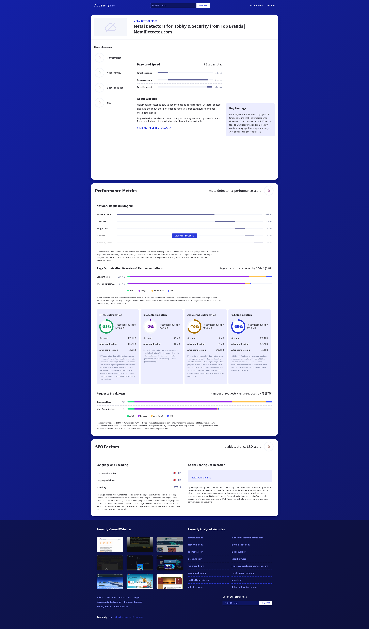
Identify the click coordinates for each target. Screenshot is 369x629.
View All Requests (184, 235)
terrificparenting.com (242, 572)
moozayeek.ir (238, 551)
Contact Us (125, 597)
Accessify (104, 5)
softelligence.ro (195, 587)
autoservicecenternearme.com (247, 537)
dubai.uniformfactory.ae (244, 587)
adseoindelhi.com (197, 572)
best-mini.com (195, 544)
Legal (137, 597)
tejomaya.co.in (195, 551)
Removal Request (133, 601)
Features (111, 597)
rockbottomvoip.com (199, 580)
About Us (271, 5)
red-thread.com (196, 565)
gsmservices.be (195, 537)
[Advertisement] (204, 49)
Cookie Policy (121, 606)
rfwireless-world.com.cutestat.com (249, 565)
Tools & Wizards (255, 5)
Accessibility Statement (109, 601)
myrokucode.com (240, 544)
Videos (100, 597)
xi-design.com (195, 558)
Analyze (203, 5)
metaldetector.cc (145, 21)
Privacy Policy (104, 606)
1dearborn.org (238, 558)
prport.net (236, 580)
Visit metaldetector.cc (152, 127)
